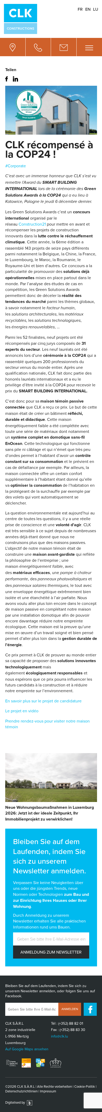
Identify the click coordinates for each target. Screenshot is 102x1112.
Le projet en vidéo (21, 711)
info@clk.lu (59, 1036)
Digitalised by (15, 1102)
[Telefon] (38, 47)
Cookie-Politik (84, 1086)
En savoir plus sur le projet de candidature (43, 701)
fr (80, 9)
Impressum (48, 1091)
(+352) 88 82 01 (70, 1023)
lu (95, 9)
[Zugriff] (13, 47)
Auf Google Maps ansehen (26, 1049)
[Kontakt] (64, 47)
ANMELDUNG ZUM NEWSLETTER (51, 952)
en (87, 9)
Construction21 (32, 224)
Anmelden (69, 1009)
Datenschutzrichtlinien (21, 1091)
